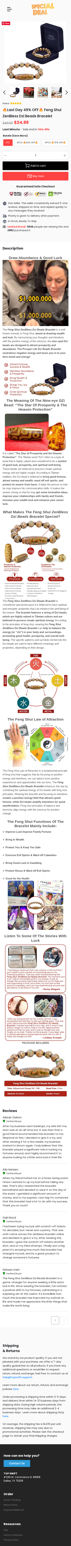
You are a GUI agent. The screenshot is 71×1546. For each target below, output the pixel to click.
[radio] (8, 142)
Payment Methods (14, 1509)
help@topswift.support (17, 1377)
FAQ (6, 1530)
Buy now (38, 176)
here (16, 1389)
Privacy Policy (11, 1539)
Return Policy (11, 1504)
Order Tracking (12, 1499)
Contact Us (17, 1463)
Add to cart (38, 166)
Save (7, 23)
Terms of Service (13, 1535)
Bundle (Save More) (15, 135)
